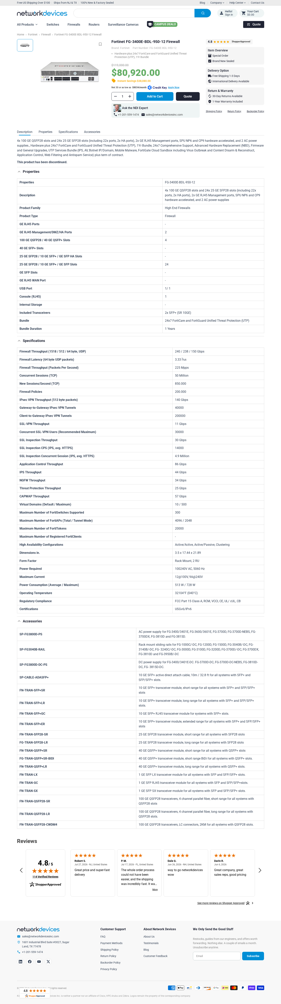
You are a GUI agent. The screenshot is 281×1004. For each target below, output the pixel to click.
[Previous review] (21, 870)
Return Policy (234, 111)
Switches (53, 24)
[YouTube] (39, 961)
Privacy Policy (108, 969)
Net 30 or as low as (145, 87)
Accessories (92, 132)
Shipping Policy (214, 111)
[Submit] (202, 13)
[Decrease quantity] (115, 96)
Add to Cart (155, 96)
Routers (94, 24)
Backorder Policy (255, 111)
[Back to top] (19, 172)
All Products (25, 24)
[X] (48, 961)
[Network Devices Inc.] (42, 13)
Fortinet (32, 34)
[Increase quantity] (129, 96)
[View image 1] (25, 45)
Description (24, 132)
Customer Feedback (155, 956)
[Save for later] (100, 44)
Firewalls (74, 24)
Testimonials (151, 943)
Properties (45, 132)
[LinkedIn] (20, 961)
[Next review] (260, 870)
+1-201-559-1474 (128, 114)
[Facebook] (29, 961)
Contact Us (257, 2)
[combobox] (142, 13)
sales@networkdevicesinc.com (164, 114)
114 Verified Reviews (45, 876)
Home (20, 34)
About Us (149, 936)
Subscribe (253, 956)
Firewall (46, 34)
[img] (45, 870)
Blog (202, 2)
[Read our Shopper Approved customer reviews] (34, 993)
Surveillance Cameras (123, 24)
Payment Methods (111, 943)
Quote (256, 24)
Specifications (68, 132)
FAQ (102, 936)
